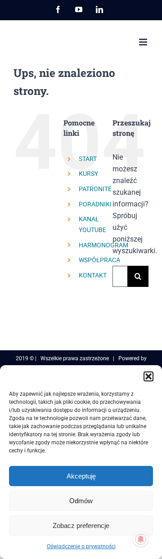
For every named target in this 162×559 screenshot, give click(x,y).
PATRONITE (95, 188)
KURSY (88, 173)
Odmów (81, 501)
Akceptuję (81, 476)
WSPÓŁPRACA (99, 260)
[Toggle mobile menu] (143, 42)
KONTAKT (93, 275)
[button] (148, 376)
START (88, 158)
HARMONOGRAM (103, 245)
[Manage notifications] (141, 539)
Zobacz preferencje (81, 525)
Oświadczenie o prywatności (81, 546)
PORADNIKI (95, 204)
